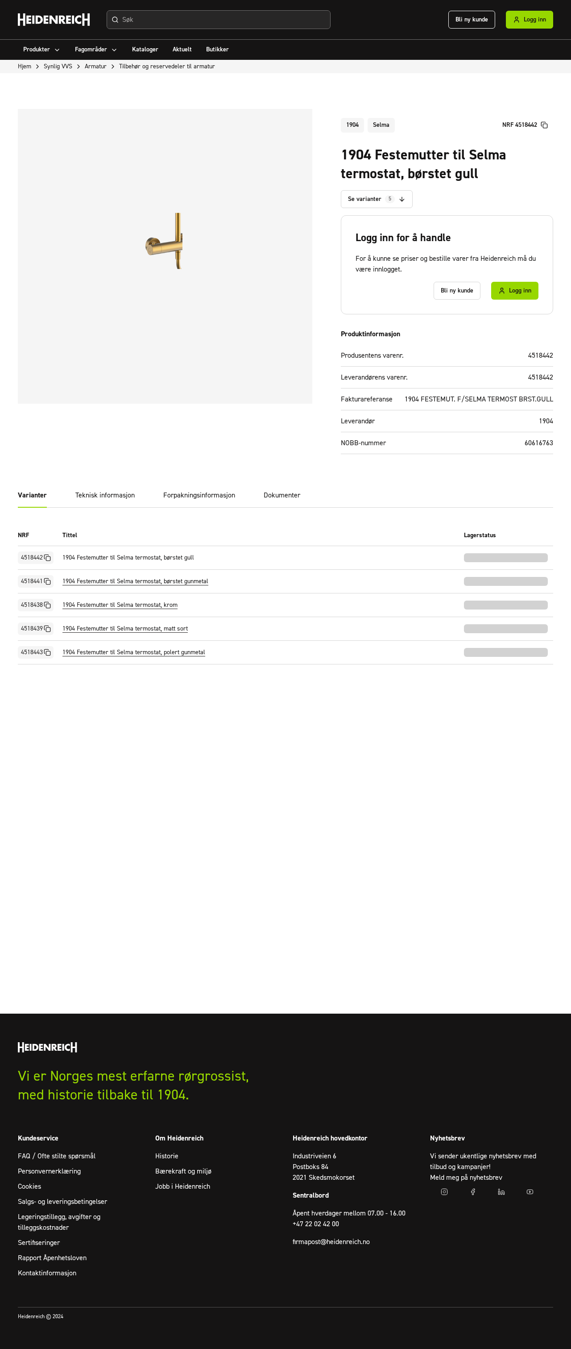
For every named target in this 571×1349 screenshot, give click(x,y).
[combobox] (218, 20)
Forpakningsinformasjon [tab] (199, 495)
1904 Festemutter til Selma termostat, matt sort (125, 629)
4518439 (32, 629)
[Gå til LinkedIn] (501, 1191)
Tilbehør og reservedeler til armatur (167, 67)
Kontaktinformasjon (47, 1273)
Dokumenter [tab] (282, 495)
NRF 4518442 (519, 125)
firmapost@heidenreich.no (331, 1241)
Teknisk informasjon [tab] (105, 495)
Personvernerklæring (49, 1171)
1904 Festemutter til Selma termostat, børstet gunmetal (135, 581)
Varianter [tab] (32, 495)
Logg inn (535, 20)
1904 (352, 125)
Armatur (96, 67)
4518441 (32, 581)
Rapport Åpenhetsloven (52, 1257)
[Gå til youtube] (530, 1191)
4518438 (32, 605)
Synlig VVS (58, 67)
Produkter (36, 50)
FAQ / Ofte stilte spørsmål (56, 1156)
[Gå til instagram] (444, 1191)
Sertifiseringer (39, 1242)
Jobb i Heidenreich (182, 1186)
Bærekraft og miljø (183, 1171)
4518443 (32, 652)
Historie (166, 1156)
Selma (381, 125)
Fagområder (91, 50)
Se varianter (369, 199)
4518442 (32, 558)
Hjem (24, 67)
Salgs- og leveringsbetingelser (62, 1201)
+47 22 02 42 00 (316, 1224)
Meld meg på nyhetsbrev (466, 1177)
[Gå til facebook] (472, 1191)
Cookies (29, 1186)
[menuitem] (42, 49)
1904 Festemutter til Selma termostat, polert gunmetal (133, 652)
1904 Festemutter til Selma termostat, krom (120, 605)
